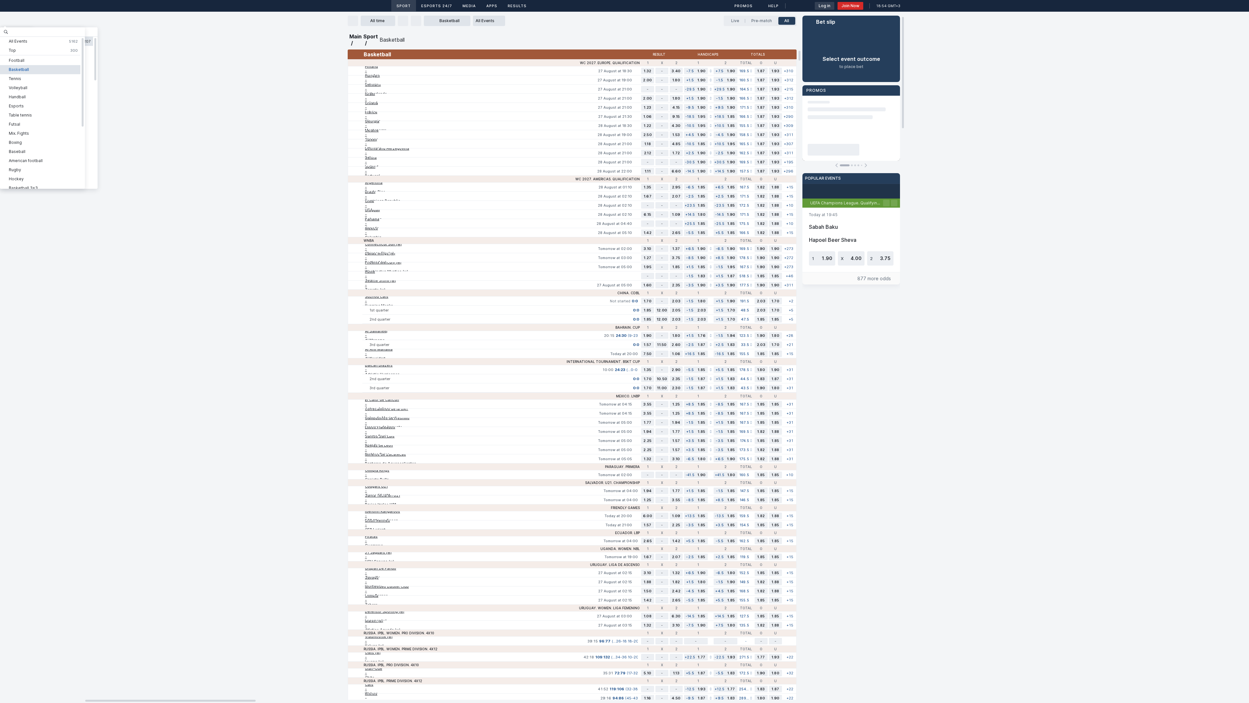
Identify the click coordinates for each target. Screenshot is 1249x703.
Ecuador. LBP (627, 533)
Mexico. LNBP (628, 396)
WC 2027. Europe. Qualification (610, 63)
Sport (403, 6)
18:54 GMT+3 (888, 6)
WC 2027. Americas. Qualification (607, 179)
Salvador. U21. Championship (612, 483)
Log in (824, 5)
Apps (491, 6)
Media (469, 6)
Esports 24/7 (436, 6)
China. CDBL (628, 293)
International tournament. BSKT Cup (603, 362)
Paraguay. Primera (622, 467)
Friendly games (625, 508)
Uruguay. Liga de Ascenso (615, 565)
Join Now (850, 5)
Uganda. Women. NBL (620, 549)
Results (517, 6)
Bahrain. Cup (627, 327)
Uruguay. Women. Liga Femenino (609, 608)
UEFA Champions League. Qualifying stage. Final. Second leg (846, 202)
